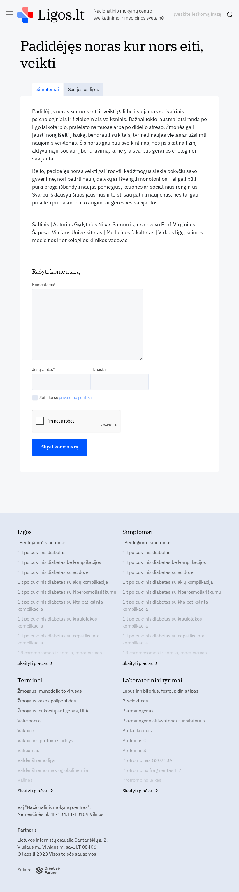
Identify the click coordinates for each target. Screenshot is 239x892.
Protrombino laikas (141, 780)
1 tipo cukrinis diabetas (41, 552)
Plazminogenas (138, 711)
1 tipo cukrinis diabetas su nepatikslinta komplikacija (58, 639)
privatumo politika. (75, 397)
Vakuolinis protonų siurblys (45, 740)
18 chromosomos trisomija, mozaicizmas (59, 653)
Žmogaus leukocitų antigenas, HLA (52, 711)
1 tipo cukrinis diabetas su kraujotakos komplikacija (57, 622)
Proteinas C (134, 740)
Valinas (25, 780)
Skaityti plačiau (33, 663)
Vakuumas (28, 750)
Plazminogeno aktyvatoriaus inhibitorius (163, 720)
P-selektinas (135, 701)
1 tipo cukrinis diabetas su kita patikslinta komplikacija (60, 605)
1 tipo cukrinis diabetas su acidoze (52, 572)
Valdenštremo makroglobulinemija (52, 770)
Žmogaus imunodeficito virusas (49, 691)
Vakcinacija (29, 720)
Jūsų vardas (42, 369)
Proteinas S (134, 750)
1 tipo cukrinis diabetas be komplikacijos (59, 562)
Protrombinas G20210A (147, 760)
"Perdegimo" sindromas (42, 542)
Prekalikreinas (137, 730)
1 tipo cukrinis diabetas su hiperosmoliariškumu (66, 592)
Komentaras (43, 284)
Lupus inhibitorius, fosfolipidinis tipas (160, 691)
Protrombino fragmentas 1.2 (151, 770)
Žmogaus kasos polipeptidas (46, 701)
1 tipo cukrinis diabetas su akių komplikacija (62, 582)
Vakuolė (25, 730)
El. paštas (98, 369)
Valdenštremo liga (36, 760)
